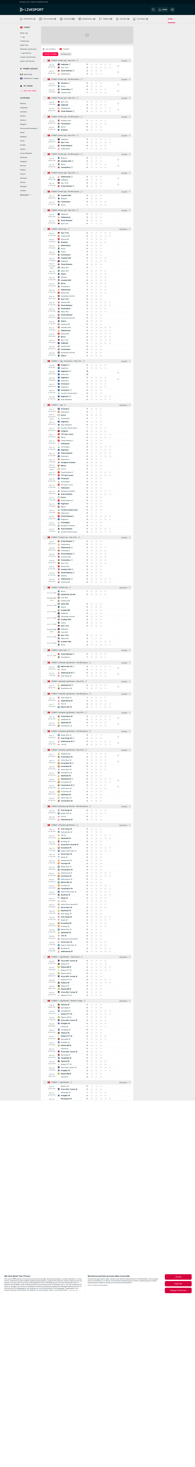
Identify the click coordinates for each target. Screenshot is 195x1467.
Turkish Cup (24, 41)
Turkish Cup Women (28, 57)
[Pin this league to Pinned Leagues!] (77, 60)
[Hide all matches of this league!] (129, 60)
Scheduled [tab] (65, 54)
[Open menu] (172, 9)
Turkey (66, 49)
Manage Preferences (178, 1290)
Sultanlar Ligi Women (28, 49)
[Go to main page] (38, 9)
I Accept (178, 1277)
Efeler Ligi (24, 33)
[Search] (153, 9)
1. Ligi (22, 37)
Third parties (73, 1290)
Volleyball (51, 49)
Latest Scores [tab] (50, 54)
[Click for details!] (87, 66)
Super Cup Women (27, 61)
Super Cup (24, 45)
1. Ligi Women (25, 53)
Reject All (178, 1284)
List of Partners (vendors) (97, 1285)
